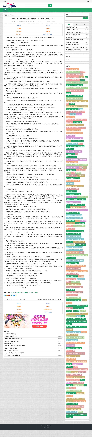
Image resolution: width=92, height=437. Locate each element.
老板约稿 (82, 231)
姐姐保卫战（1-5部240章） (72, 252)
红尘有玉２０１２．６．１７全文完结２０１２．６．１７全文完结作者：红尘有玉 (76, 314)
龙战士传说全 (69, 241)
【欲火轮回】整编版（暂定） (72, 380)
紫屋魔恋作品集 (69, 212)
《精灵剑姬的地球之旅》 (71, 340)
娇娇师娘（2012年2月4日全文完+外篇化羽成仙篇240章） (76, 88)
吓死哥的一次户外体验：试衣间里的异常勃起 (15, 345)
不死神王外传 (69, 329)
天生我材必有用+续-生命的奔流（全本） (75, 353)
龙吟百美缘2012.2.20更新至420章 (74, 215)
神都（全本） (69, 396)
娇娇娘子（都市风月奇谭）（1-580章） (75, 125)
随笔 (86, 77)
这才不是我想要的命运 (71, 133)
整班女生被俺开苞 (9, 343)
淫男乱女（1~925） (74, 69)
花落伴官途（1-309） (78, 385)
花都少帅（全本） (76, 281)
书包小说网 (18, 31)
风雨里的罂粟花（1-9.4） (72, 162)
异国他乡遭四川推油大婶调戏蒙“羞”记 (13, 338)
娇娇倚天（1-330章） (71, 279)
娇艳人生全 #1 (84, 271)
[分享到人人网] (14, 295)
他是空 (79, 268)
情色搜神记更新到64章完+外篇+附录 (74, 247)
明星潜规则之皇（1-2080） (72, 77)
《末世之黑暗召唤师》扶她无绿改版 (74, 138)
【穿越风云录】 (83, 159)
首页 (5, 9)
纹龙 (83, 111)
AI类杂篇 (85, 167)
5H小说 (48, 28)
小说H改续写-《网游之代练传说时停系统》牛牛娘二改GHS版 (76, 83)
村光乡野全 (83, 332)
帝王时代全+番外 (70, 244)
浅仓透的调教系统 (70, 289)
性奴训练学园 (76, 273)
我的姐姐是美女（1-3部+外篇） (73, 202)
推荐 (85, 24)
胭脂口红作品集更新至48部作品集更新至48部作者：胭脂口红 (76, 106)
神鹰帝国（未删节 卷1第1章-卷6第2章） (75, 127)
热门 (77, 24)
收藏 (74, 350)
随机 (69, 24)
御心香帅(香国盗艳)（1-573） (73, 178)
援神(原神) (68, 324)
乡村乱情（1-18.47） (82, 196)
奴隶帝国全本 (69, 385)
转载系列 (68, 199)
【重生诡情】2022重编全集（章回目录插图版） (77, 255)
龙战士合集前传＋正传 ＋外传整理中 (74, 287)
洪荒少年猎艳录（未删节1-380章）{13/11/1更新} (76, 165)
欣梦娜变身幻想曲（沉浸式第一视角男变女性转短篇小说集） (76, 210)
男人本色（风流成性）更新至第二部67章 (75, 398)
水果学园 (83, 79)
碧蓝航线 (81, 109)
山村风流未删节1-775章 (79, 241)
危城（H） (18, 34)
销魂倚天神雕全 (80, 279)
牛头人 (67, 207)
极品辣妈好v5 (69, 366)
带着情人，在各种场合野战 (11, 336)
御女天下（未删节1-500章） (77, 382)
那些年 (67, 382)
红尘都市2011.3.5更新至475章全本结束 (75, 146)
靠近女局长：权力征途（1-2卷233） (74, 85)
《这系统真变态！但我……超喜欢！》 (74, 239)
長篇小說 (76, 366)
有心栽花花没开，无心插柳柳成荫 (12, 355)
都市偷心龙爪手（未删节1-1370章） (74, 95)
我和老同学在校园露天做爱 (11, 348)
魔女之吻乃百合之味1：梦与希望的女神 (75, 337)
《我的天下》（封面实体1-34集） (73, 236)
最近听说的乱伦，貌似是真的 (11, 350)
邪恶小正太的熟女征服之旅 (72, 167)
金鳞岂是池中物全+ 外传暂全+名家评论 (75, 406)
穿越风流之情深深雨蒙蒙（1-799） (74, 249)
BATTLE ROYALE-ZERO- (77, 141)
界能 (67, 228)
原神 (86, 385)
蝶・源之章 (68, 356)
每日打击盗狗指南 (70, 345)
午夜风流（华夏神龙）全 (71, 109)
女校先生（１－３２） (78, 364)
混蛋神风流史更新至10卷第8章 (73, 332)
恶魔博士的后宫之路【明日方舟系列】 (74, 90)
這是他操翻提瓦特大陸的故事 (72, 271)
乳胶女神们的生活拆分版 (71, 403)
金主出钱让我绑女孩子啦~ (79, 401)
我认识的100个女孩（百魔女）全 (73, 348)
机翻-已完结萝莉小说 (81, 170)
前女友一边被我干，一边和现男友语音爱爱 (14, 353)
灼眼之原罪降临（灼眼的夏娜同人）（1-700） (76, 326)
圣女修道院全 (69, 226)
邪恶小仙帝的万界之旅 (76, 207)
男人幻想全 (68, 273)
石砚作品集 (82, 311)
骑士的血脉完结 (69, 183)
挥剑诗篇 (68, 93)
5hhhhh (11, 9)
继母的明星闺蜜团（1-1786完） (73, 194)
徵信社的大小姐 (82, 372)
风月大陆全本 (73, 257)
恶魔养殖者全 (73, 388)
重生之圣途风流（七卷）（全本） (73, 300)
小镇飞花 (84, 300)
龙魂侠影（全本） (70, 117)
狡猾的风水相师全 (70, 154)
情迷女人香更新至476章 (71, 143)
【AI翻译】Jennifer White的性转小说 (74, 292)
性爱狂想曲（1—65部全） (72, 263)
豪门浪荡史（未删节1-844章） (73, 180)
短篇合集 (68, 141)
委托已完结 (72, 228)
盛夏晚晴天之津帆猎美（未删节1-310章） (75, 265)
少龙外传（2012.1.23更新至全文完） (74, 74)
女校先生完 (79, 114)
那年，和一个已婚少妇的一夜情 (12, 341)
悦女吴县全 (68, 350)
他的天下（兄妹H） (48, 312)
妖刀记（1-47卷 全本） (80, 244)
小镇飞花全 (68, 303)
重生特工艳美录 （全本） (79, 226)
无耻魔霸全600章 (77, 122)
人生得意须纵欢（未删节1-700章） (74, 218)
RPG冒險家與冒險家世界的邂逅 (73, 130)
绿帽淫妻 (68, 79)
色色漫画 (19, 28)
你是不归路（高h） (18, 312)
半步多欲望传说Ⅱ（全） (79, 377)
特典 (77, 154)
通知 (81, 167)
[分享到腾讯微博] (11, 295)
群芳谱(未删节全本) (80, 223)
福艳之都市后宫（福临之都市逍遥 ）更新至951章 (76, 101)
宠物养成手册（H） (48, 309)
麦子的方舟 (81, 276)
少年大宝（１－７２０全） (72, 231)
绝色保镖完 (68, 364)
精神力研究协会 (69, 148)
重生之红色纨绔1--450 (71, 156)
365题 (83, 316)
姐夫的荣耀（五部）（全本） (72, 188)
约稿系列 (82, 77)
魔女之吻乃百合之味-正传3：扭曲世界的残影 (76, 321)
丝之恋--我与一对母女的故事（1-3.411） (75, 204)
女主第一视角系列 (70, 223)
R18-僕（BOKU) (76, 356)
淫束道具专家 (69, 377)
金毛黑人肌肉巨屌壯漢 (71, 268)
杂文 (67, 257)
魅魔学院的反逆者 (70, 220)
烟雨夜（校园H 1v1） (48, 34)
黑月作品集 (72, 114)
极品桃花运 (83, 220)
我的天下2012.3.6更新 (71, 196)
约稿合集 (68, 172)
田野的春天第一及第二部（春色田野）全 (75, 342)
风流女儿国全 (69, 122)
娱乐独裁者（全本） (70, 393)
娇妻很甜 (48, 31)
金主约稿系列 (75, 372)
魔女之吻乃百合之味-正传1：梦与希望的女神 (76, 361)
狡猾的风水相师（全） (71, 175)
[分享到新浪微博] (9, 295)
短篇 (67, 103)
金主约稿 (84, 207)
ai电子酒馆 (80, 133)
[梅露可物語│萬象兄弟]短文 (72, 159)
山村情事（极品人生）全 (71, 276)
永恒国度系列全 (81, 175)
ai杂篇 (67, 114)
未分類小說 (77, 212)
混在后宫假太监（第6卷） (72, 334)
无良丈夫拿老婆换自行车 (10, 334)
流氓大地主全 (69, 308)
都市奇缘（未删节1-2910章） (73, 71)
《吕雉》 (78, 220)
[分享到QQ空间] (7, 295)
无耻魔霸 (78, 316)
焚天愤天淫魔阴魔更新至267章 (73, 284)
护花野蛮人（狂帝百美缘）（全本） (74, 151)
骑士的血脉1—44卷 (70, 170)
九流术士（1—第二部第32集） (73, 233)
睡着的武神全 (76, 311)
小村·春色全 (69, 311)
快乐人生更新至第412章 (71, 295)
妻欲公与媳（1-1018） (79, 308)
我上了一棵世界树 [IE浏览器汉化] (73, 111)
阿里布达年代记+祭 (70, 135)
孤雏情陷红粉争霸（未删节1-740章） (74, 186)
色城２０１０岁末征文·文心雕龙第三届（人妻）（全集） (76, 306)
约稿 (67, 69)
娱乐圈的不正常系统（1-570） (78, 199)
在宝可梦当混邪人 (76, 79)
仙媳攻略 (68, 372)
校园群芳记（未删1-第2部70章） (73, 390)
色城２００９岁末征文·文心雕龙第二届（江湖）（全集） (24, 21)
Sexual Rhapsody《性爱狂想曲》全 (74, 98)
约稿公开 (82, 252)
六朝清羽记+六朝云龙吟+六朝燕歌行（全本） (76, 119)
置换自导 (83, 380)
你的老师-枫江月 (80, 393)
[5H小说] (10, 5)
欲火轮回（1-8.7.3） (71, 358)
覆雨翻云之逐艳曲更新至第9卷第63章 (74, 260)
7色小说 (48, 25)
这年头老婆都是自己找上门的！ (73, 297)
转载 (67, 388)
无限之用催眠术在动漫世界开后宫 (73, 374)
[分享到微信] (16, 295)
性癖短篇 (83, 71)
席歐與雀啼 (72, 103)
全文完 (73, 172)
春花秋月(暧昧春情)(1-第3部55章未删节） (75, 318)
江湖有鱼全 (78, 172)
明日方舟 (80, 143)
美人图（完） (69, 401)
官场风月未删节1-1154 (71, 191)
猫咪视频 (19, 25)
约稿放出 (68, 281)
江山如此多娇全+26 (70, 316)
